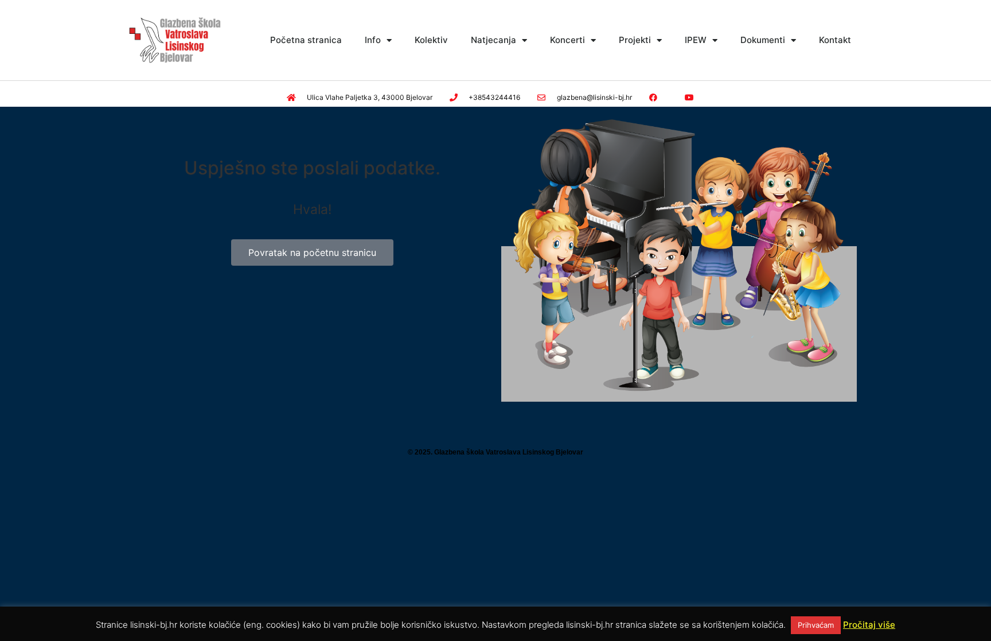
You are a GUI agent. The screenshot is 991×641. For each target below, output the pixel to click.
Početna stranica (306, 39)
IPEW (696, 39)
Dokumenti (762, 39)
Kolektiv (431, 39)
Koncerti (567, 39)
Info (373, 39)
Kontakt (835, 39)
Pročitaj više (869, 624)
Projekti (635, 39)
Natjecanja (493, 39)
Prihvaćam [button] (816, 625)
